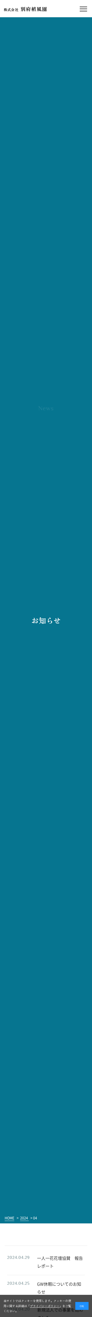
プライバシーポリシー (44, 1306)
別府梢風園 (25, 9)
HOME (9, 1217)
